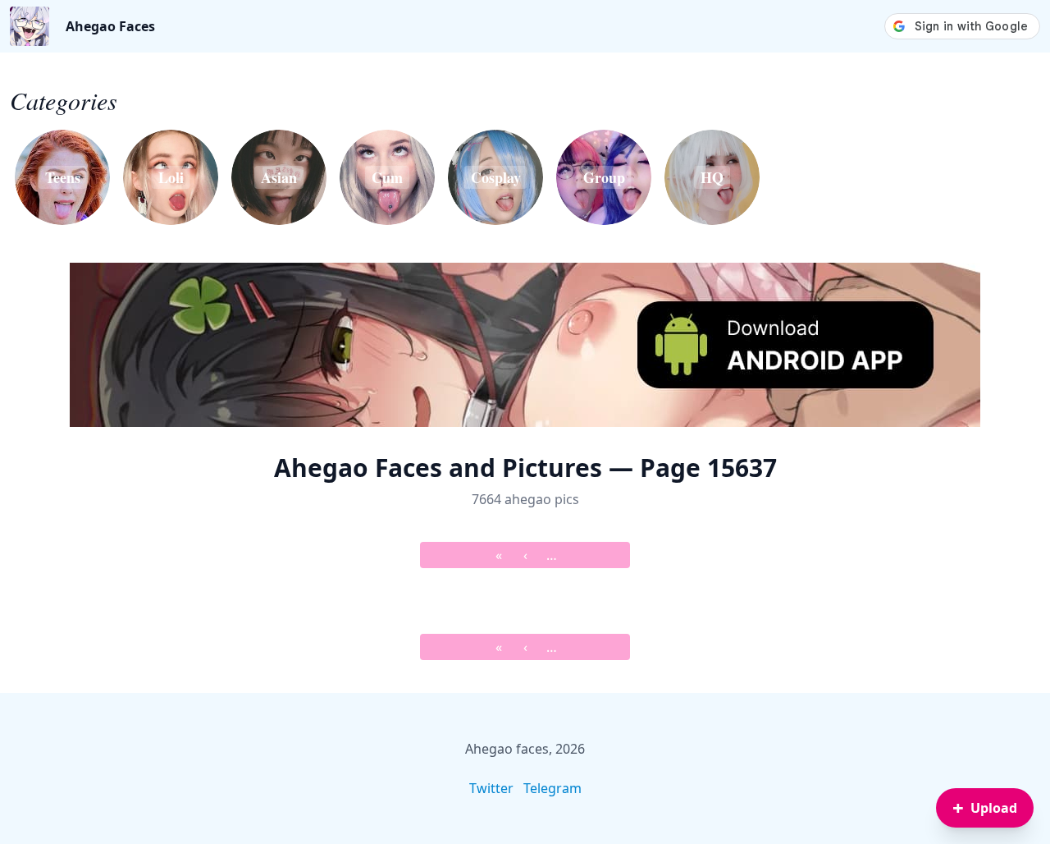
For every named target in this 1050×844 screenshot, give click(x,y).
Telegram (552, 788)
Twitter (491, 788)
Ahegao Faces (110, 26)
